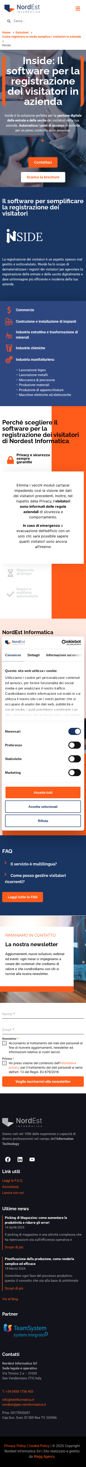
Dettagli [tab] (34, 655)
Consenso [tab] (13, 655)
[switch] (74, 745)
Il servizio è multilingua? (34, 864)
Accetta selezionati (43, 806)
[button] (78, 8)
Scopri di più (14, 1247)
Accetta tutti (43, 792)
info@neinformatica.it (18, 1400)
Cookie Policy (39, 1446)
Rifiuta (43, 820)
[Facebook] (7, 1159)
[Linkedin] (19, 1159)
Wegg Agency (44, 1456)
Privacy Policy (15, 1446)
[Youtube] (31, 1159)
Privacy (8, 1058)
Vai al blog (10, 1299)
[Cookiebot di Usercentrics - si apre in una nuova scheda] (62, 643)
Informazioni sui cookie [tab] (64, 655)
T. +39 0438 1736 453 (17, 1392)
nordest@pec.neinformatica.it (24, 1405)
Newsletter (10, 1038)
